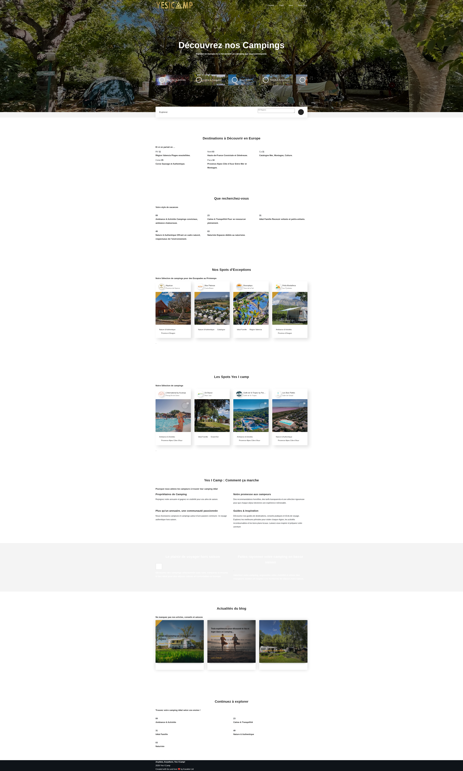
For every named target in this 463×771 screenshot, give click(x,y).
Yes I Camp (165, 765)
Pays (281, 5)
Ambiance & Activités (284, 329)
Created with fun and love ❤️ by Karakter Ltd (175, 769)
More (291, 5)
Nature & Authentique (167, 329)
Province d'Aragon (168, 333)
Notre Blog (302, 5)
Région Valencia (255, 329)
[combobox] (276, 112)
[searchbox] (276, 111)
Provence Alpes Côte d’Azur (171, 440)
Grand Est (214, 437)
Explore (271, 5)
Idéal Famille (242, 329)
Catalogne (221, 329)
